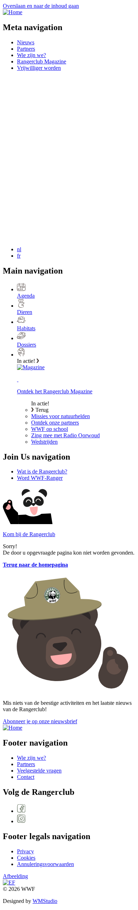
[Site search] (56, 128)
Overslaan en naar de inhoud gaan (41, 6)
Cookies (26, 858)
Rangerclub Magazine (41, 61)
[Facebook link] (76, 809)
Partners (26, 49)
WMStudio (45, 901)
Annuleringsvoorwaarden (45, 864)
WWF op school (49, 429)
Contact (25, 777)
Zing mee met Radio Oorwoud (65, 435)
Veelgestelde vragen (39, 771)
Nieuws (25, 42)
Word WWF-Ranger (40, 478)
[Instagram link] (76, 819)
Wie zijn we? (31, 55)
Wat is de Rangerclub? (42, 471)
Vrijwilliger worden (39, 68)
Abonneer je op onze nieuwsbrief (40, 721)
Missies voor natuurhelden (60, 416)
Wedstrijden (44, 442)
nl (19, 249)
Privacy (25, 851)
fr (19, 256)
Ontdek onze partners (55, 423)
